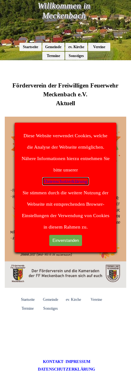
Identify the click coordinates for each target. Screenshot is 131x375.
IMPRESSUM (78, 361)
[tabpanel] (66, 365)
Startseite (30, 47)
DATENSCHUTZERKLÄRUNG (66, 369)
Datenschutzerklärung (65, 181)
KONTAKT (53, 361)
